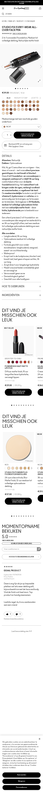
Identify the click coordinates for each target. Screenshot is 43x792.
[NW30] (18, 101)
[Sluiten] (39, 739)
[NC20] (33, 109)
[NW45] (33, 105)
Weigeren (21, 781)
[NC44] (7, 109)
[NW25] (18, 105)
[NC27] (30, 105)
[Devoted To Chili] (8, 362)
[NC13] (18, 109)
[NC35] (3, 105)
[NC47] (22, 101)
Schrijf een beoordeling (21, 543)
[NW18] (7, 105)
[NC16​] (20, 468)
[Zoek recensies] (39, 549)
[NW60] (30, 109)
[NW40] (37, 109)
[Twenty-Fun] (16, 362)
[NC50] (22, 105)
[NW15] (11, 105)
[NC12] (3, 113)
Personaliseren (21, 787)
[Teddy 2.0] (20, 362)
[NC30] (11, 101)
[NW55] (11, 109)
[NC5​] (8, 468)
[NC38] (14, 109)
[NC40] (37, 105)
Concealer (30, 21)
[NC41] (3, 101)
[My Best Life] (25, 362)
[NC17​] (25, 468)
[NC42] (7, 101)
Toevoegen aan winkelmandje (27, 135)
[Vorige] (6, 362)
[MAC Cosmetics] (21, 8)
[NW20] (14, 105)
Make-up (11, 21)
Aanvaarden (21, 775)
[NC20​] (29, 468)
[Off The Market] (29, 362)
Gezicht (19, 21)
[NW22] (3, 109)
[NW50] (11, 113)
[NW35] (26, 109)
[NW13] (26, 101)
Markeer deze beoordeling (13, 618)
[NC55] (26, 105)
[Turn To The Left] (12, 362)
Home (4, 21)
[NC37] (37, 101)
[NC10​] (12, 468)
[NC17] (33, 101)
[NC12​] (16, 468)
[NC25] (14, 101)
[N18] (7, 113)
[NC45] (30, 101)
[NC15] (22, 109)
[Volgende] (31, 362)
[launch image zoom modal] (39, 81)
